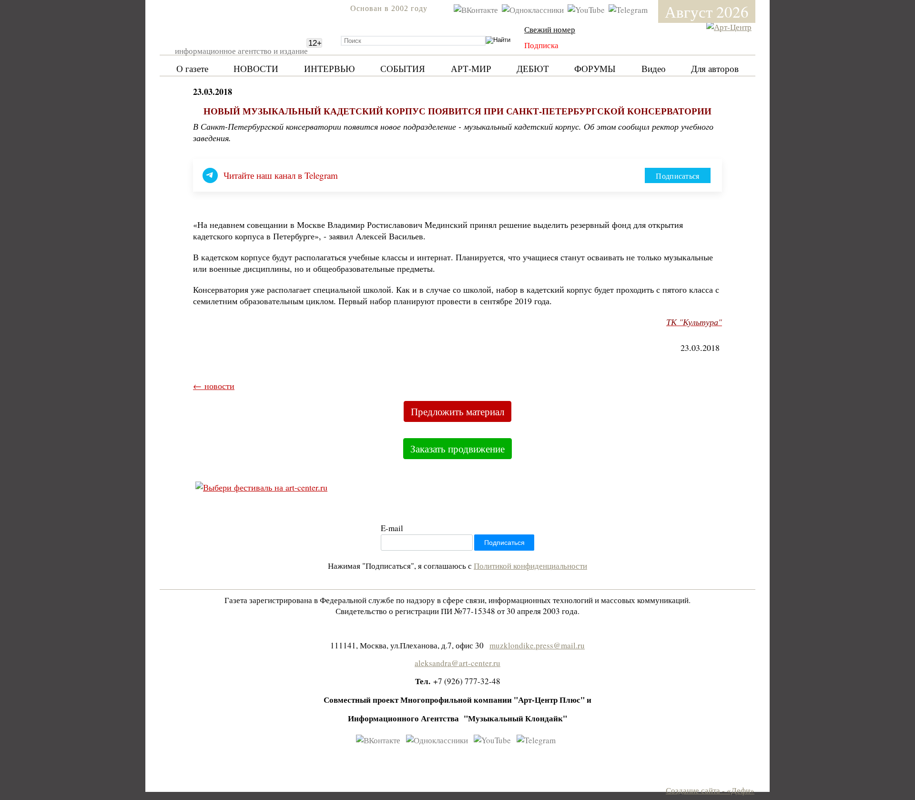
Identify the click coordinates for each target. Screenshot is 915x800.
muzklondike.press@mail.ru (537, 645)
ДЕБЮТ (533, 68)
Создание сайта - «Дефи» (710, 790)
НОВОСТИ (256, 68)
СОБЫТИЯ (402, 68)
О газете (192, 68)
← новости (213, 385)
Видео (653, 68)
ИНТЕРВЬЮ (329, 68)
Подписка (541, 45)
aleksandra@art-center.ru (457, 662)
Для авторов (715, 68)
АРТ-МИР (471, 68)
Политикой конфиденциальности (530, 565)
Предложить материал (457, 411)
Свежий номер (549, 29)
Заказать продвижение (457, 448)
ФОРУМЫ (595, 68)
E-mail (392, 528)
